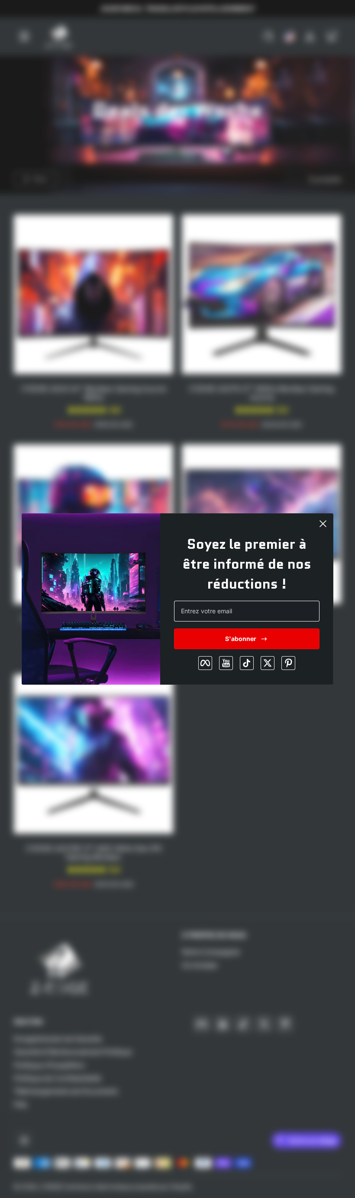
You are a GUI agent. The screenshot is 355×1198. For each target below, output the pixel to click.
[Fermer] (323, 523)
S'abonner (240, 638)
